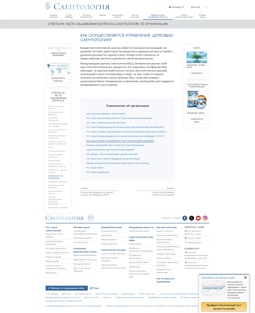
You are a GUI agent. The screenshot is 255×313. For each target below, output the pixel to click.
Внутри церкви (54, 160)
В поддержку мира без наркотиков (129, 297)
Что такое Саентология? (86, 16)
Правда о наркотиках (166, 253)
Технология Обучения (167, 235)
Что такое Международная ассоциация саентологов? (55, 200)
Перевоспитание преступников (164, 241)
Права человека (164, 258)
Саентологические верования (55, 113)
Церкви (102, 15)
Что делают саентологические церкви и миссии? (112, 154)
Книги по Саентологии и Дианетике (58, 130)
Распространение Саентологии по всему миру (139, 274)
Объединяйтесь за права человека (162, 297)
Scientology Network (82, 294)
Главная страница (54, 16)
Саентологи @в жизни (139, 231)
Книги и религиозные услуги (184, 16)
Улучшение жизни (81, 264)
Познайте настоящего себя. (218, 277)
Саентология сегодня (117, 16)
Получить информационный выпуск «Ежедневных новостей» (196, 255)
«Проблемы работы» (83, 238)
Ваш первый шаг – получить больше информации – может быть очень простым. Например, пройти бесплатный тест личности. (237, 290)
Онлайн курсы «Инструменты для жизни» (85, 232)
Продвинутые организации (135, 256)
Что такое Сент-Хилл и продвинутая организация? (113, 158)
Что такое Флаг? (95, 167)
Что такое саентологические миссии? (106, 122)
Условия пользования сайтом (178, 306)
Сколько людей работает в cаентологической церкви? (115, 145)
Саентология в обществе (58, 207)
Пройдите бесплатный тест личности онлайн (224, 307)
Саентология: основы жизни (196, 66)
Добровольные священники (164, 271)
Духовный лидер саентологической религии (113, 266)
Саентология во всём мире (141, 239)
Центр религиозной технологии (56, 186)
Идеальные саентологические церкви (141, 249)
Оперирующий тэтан (56, 151)
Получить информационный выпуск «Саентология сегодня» (196, 265)
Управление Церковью (57, 181)
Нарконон (107, 297)
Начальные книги (109, 231)
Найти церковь (194, 242)
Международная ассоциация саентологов (63, 297)
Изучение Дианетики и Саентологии (57, 136)
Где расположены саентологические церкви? (110, 149)
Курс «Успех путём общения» (81, 269)
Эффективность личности (85, 259)
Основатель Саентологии (53, 119)
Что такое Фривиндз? (97, 172)
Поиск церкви (135, 243)
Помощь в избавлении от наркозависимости (168, 248)
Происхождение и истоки (57, 252)
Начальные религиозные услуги (85, 250)
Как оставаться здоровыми (165, 280)
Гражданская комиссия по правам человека (64, 301)
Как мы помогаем (134, 16)
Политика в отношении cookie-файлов (149, 306)
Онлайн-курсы (202, 16)
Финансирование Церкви (55, 192)
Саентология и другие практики (57, 170)
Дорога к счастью (165, 231)
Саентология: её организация (55, 176)
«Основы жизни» (81, 242)
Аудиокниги (106, 235)
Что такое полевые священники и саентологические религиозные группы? (126, 131)
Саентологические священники (55, 155)
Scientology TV (177, 7)
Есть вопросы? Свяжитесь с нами (192, 232)
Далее (170, 188)
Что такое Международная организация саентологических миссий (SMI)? (125, 126)
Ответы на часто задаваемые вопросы (157, 16)
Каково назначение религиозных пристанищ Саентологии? (117, 163)
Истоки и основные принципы (56, 107)
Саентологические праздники (109, 259)
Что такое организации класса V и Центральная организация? (119, 117)
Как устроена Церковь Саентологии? (105, 113)
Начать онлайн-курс (147, 294)
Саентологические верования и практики (57, 165)
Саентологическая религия (106, 294)
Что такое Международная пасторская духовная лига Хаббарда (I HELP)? (125, 136)
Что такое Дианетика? (56, 248)
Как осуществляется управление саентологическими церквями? (120, 140)
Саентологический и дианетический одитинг (57, 142)
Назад (85, 188)
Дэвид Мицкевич (128, 294)
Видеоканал (51, 272)
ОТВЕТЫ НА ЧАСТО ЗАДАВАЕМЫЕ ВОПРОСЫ (58, 96)
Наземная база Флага (139, 262)
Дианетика (66, 294)
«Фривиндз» (134, 266)
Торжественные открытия (113, 253)
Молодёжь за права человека (192, 297)
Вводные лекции (109, 239)
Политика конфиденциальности (119, 306)
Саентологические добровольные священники (179, 294)
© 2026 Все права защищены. (74, 306)
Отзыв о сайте (194, 238)
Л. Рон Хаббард (69, 16)
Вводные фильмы (109, 243)
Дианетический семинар (84, 255)
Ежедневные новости (141, 227)
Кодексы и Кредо (53, 257)
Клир (50, 147)
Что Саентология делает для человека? (57, 124)
